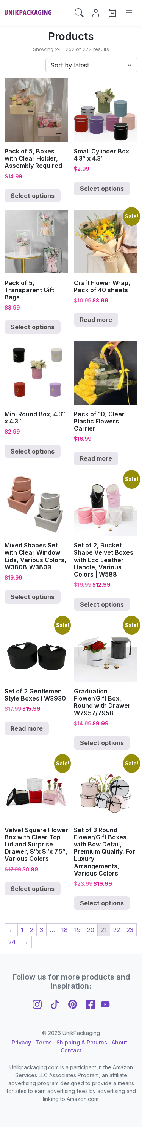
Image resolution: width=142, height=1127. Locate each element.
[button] (79, 13)
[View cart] (112, 13)
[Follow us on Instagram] (37, 1003)
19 (77, 930)
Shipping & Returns (81, 1042)
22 (116, 930)
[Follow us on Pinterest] (72, 1003)
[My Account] (96, 13)
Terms (44, 1042)
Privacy (21, 1042)
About (119, 1042)
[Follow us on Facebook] (90, 1003)
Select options (33, 195)
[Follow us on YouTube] (105, 1003)
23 (129, 930)
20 (90, 930)
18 (64, 930)
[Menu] (129, 13)
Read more (96, 320)
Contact (71, 1050)
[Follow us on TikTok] (54, 1003)
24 (12, 942)
